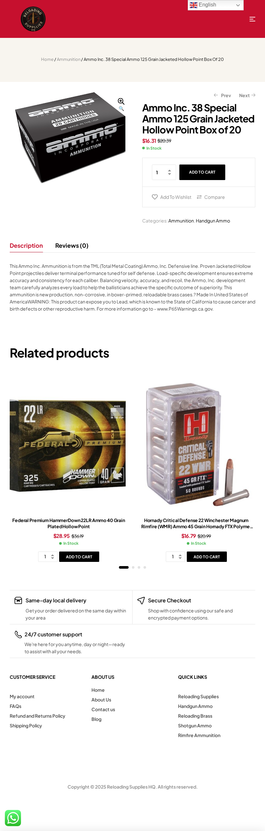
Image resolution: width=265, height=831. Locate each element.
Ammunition (68, 59)
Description (26, 245)
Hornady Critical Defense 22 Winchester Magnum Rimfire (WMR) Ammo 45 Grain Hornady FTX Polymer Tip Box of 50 (196, 526)
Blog (96, 719)
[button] (121, 105)
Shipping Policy (26, 725)
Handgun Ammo (213, 220)
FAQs (15, 706)
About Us (101, 699)
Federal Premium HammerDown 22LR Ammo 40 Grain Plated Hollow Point (68, 523)
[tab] (29, 245)
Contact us (103, 709)
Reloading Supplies (198, 696)
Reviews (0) (72, 245)
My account (22, 696)
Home (47, 59)
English (206, 4)
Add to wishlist (175, 197)
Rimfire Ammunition (199, 735)
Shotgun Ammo (195, 725)
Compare (214, 197)
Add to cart (202, 172)
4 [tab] (144, 567)
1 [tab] (124, 567)
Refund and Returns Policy (37, 716)
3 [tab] (139, 567)
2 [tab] (133, 567)
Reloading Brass (195, 716)
